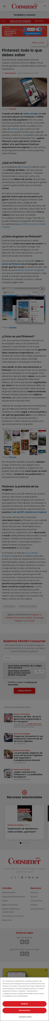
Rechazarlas (24, 1010)
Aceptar (24, 1004)
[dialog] (24, 999)
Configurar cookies (25, 1017)
